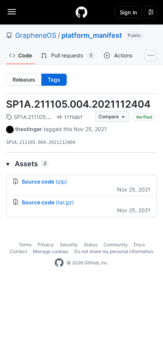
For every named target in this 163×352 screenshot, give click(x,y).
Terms (25, 244)
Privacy (46, 244)
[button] (81, 164)
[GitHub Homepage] (59, 263)
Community (115, 244)
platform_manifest (91, 35)
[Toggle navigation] (11, 11)
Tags (54, 79)
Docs (139, 244)
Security (69, 244)
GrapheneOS (35, 35)
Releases (24, 79)
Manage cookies (50, 251)
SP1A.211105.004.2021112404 (78, 104)
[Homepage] (81, 12)
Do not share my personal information (113, 251)
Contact (18, 251)
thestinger (28, 129)
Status (90, 244)
